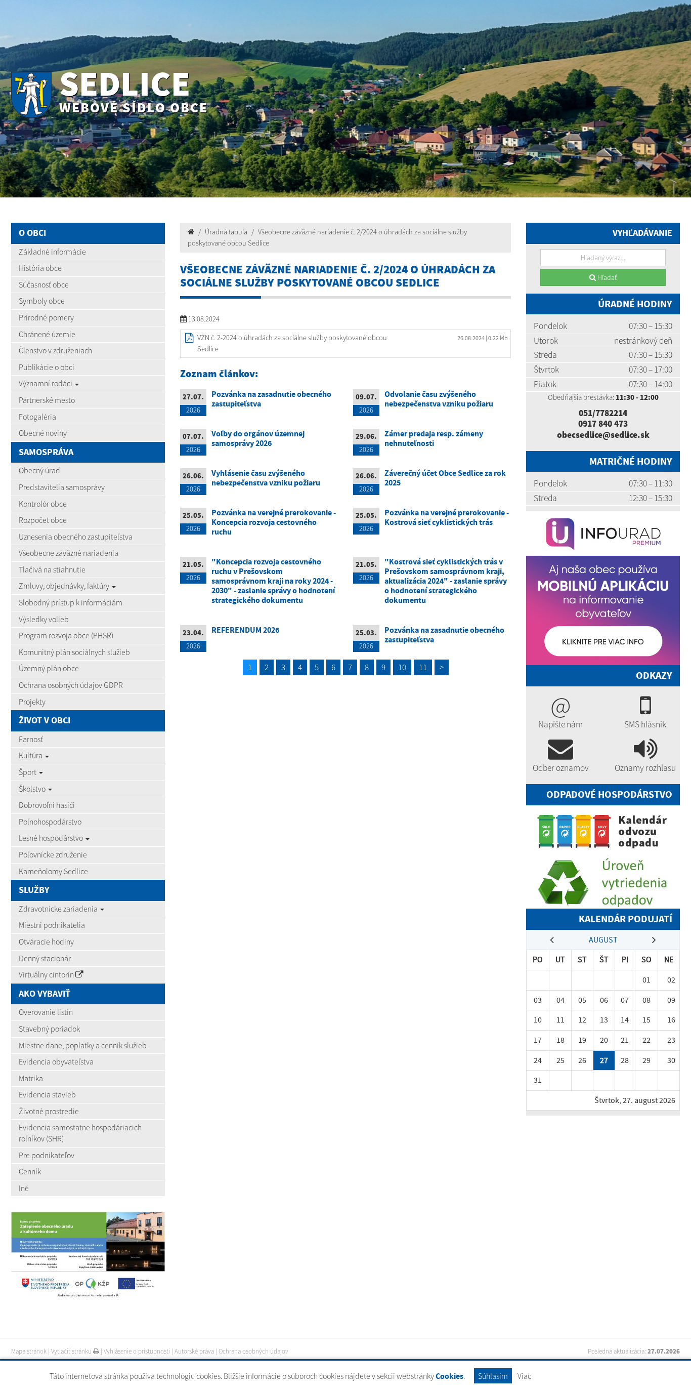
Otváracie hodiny (46, 941)
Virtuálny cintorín (47, 974)
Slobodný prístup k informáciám (70, 602)
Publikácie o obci (46, 367)
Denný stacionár (45, 958)
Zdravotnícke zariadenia (59, 909)
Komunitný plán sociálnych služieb (74, 652)
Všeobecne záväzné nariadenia (68, 553)
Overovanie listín (46, 1012)
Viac (524, 1376)
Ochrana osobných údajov (253, 1351)
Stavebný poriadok (49, 1029)
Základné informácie (52, 252)
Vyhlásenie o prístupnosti (137, 1351)
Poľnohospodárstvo (50, 821)
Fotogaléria (37, 417)
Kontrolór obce (43, 504)
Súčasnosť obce (44, 284)
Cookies (449, 1376)
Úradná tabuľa (226, 231)
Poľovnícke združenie (53, 854)
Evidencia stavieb (47, 1094)
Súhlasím (493, 1376)
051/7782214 (603, 413)
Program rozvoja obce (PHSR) (66, 635)
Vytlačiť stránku (72, 1351)
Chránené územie (47, 334)
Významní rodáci (46, 383)
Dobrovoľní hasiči (47, 805)
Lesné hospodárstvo (51, 838)
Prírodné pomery (46, 317)
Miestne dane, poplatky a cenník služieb (83, 1045)
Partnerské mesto (47, 400)
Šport (28, 772)
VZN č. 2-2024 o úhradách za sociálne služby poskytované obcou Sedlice (292, 343)
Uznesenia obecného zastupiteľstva (76, 536)
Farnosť (31, 739)
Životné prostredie (49, 1111)
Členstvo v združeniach (55, 350)
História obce (40, 268)
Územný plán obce (49, 668)
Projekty (32, 702)
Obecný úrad (39, 470)
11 (423, 667)
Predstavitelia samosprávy (62, 487)
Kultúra (31, 755)
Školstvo (33, 789)
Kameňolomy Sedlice (53, 871)
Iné (24, 1188)
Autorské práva (194, 1351)
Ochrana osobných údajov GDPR (71, 685)
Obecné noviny (43, 433)
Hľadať (606, 277)
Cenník (30, 1171)
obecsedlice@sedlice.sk (603, 434)
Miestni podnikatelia (52, 925)
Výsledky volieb (44, 619)
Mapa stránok (29, 1351)
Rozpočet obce (43, 520)
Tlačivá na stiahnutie (52, 569)
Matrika (31, 1078)
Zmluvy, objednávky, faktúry (65, 586)
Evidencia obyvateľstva (56, 1061)
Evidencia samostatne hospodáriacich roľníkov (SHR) (80, 1132)
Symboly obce (42, 301)
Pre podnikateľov (46, 1155)
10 (402, 667)
